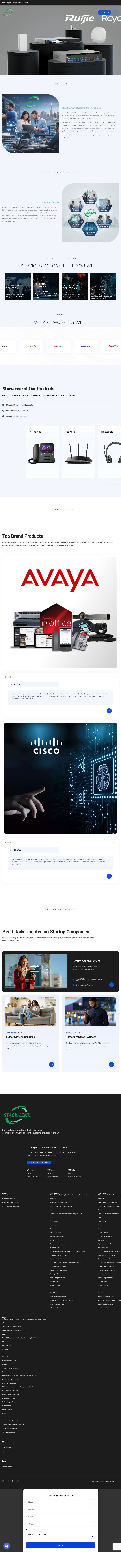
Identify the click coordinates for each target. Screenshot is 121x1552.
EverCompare (55, 1247)
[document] (60, 1520)
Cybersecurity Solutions (58, 1244)
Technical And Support (58, 1296)
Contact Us (104, 12)
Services (30, 1530)
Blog (51, 1217)
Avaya (52, 1210)
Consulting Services (57, 1236)
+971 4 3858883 (7, 1447)
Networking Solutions (57, 1277)
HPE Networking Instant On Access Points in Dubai (67, 1251)
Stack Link (24, 3)
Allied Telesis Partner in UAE (60, 1202)
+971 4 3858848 (7, 1452)
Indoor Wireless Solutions (20, 1037)
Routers (70, 432)
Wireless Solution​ (56, 1308)
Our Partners (54, 1281)
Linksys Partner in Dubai (58, 1270)
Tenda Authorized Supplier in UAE (61, 1300)
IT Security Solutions (57, 1259)
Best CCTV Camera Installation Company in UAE (66, 1213)
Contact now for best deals (39, 1162)
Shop (52, 1289)
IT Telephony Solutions (58, 1266)
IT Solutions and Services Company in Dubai (65, 1262)
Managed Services (8, 1198)
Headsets (107, 432)
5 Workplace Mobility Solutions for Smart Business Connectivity (72, 1195)
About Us (53, 1198)
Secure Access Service (87, 961)
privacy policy (55, 1285)
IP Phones (35, 432)
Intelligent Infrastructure (10, 1202)
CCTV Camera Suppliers (10, 1206)
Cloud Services (7, 1195)
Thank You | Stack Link (57, 1304)
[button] (60, 1490)
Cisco (52, 1228)
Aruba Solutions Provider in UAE (61, 1206)
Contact (53, 1240)
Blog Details (54, 1221)
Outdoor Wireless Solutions (81, 1037)
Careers (53, 1225)
